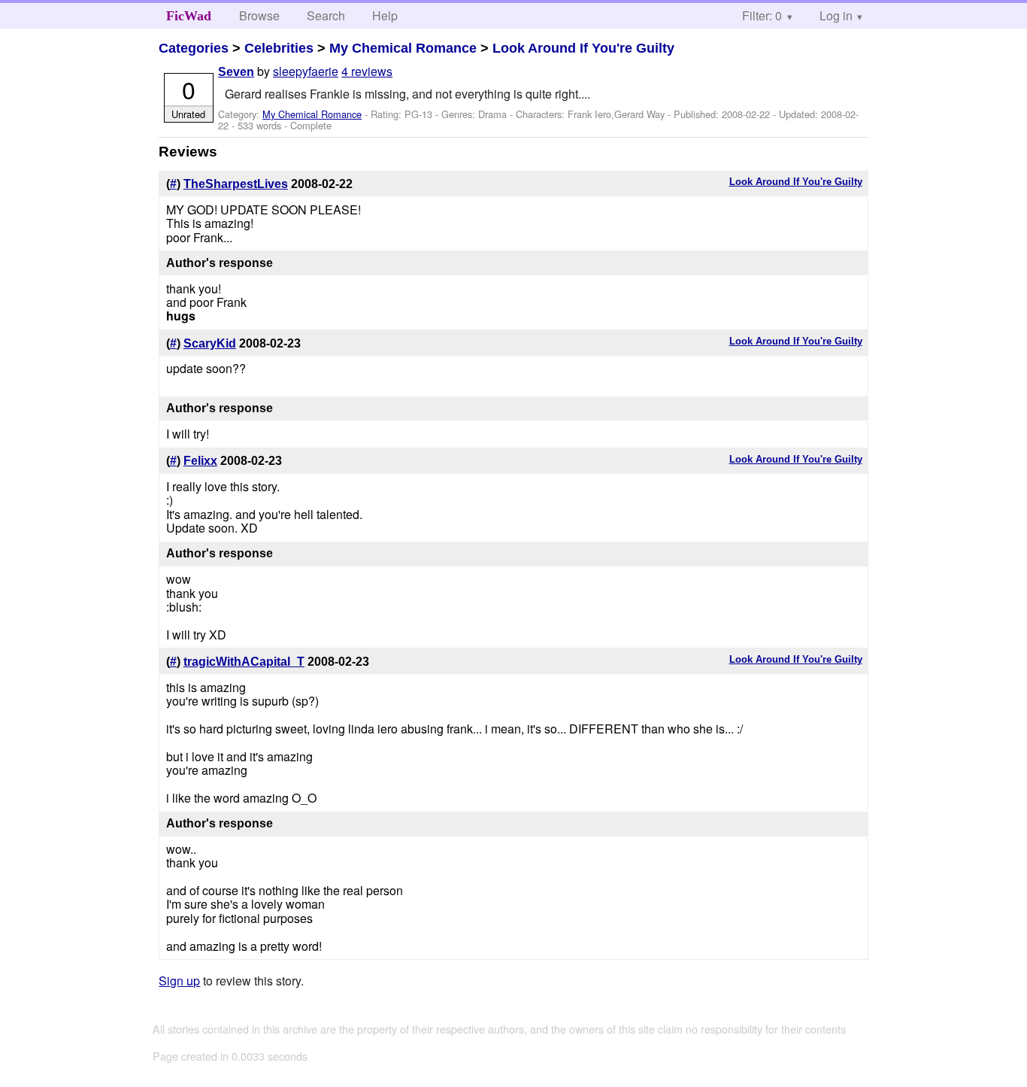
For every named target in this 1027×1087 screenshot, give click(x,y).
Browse (259, 15)
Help (385, 15)
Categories (194, 48)
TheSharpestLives (235, 184)
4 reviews (366, 71)
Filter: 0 (762, 15)
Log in (836, 15)
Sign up (179, 980)
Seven (236, 71)
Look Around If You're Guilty (583, 48)
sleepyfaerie (305, 71)
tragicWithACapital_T (243, 661)
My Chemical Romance (403, 48)
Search (326, 15)
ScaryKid (209, 343)
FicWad (188, 15)
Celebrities (279, 48)
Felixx (200, 460)
